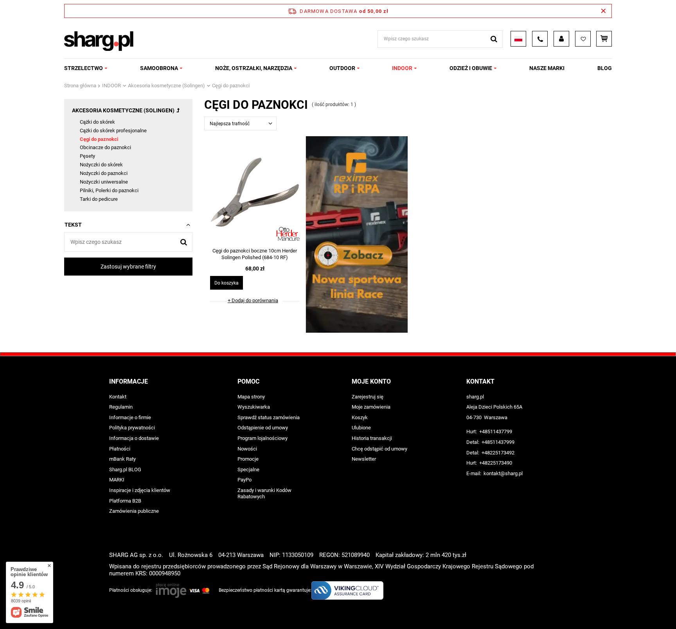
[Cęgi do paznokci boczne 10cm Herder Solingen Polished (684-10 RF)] (255, 193)
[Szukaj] (494, 39)
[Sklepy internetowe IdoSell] (562, 608)
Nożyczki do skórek (101, 165)
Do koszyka (226, 283)
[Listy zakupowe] (583, 39)
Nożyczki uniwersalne (104, 182)
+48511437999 (498, 442)
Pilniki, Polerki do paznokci (109, 190)
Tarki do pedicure (99, 199)
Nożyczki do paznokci (104, 173)
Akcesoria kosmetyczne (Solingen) (166, 85)
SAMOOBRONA (159, 68)
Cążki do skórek (97, 122)
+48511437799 (495, 431)
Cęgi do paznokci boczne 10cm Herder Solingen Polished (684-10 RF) (254, 254)
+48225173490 (495, 463)
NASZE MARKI (547, 68)
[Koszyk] (604, 39)
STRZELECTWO (83, 68)
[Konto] (561, 39)
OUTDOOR (342, 68)
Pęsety (87, 156)
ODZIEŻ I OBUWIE (470, 68)
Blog (604, 68)
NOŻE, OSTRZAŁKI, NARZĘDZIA (253, 68)
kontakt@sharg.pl (503, 473)
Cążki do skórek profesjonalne (113, 130)
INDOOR (402, 68)
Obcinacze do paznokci (105, 147)
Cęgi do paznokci (99, 139)
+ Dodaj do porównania (253, 300)
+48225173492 (498, 453)
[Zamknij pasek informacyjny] (603, 11)
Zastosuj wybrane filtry (128, 266)
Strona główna (80, 85)
